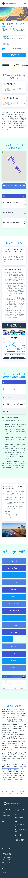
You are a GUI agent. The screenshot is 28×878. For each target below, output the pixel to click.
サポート (4, 812)
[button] (19, 171)
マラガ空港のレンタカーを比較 (20, 835)
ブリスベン (17, 709)
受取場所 (5, 37)
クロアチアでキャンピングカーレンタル (7, 849)
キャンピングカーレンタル (20, 810)
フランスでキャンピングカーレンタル (7, 853)
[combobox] (13, 38)
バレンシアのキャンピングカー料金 (7, 858)
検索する (15, 54)
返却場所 (5, 43)
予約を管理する (6, 815)
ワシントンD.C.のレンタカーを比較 (20, 839)
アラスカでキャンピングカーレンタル (7, 863)
